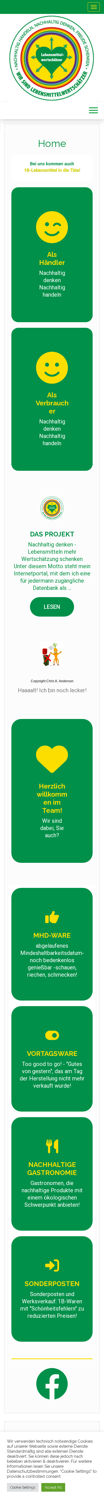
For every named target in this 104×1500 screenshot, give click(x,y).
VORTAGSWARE (52, 1054)
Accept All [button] (53, 1487)
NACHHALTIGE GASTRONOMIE (52, 1169)
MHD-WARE (52, 935)
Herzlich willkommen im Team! (52, 798)
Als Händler (52, 258)
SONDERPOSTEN (52, 1284)
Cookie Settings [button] (22, 1487)
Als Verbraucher (52, 403)
